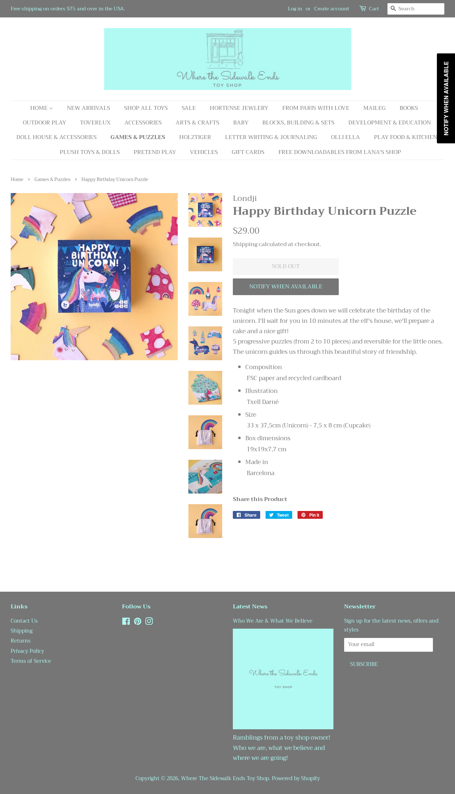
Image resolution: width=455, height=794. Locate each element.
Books (409, 108)
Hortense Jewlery (239, 108)
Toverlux (95, 123)
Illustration (261, 391)
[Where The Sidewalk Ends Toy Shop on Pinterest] (137, 622)
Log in (295, 8)
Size (250, 415)
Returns (21, 640)
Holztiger (195, 137)
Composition (263, 367)
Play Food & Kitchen (405, 137)
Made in (256, 462)
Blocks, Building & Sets (298, 123)
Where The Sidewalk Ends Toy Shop (225, 778)
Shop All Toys (146, 108)
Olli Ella (345, 137)
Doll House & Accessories (56, 137)
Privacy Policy (27, 651)
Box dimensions (267, 438)
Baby (240, 123)
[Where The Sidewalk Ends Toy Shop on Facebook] (126, 622)
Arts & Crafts (197, 123)
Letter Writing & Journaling (271, 137)
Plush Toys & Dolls (90, 152)
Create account (331, 8)
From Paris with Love (315, 108)
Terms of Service (31, 661)
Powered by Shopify (296, 778)
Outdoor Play (44, 123)
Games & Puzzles (138, 137)
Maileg (374, 108)
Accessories (143, 123)
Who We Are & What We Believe (272, 621)
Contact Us (24, 621)
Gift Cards (248, 152)
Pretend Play (155, 152)
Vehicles (204, 152)
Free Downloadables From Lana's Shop (339, 152)
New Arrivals (88, 108)
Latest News (250, 607)
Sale (189, 108)
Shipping (245, 244)
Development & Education (389, 123)
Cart (374, 9)
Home (39, 108)
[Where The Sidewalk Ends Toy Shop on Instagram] (149, 622)
